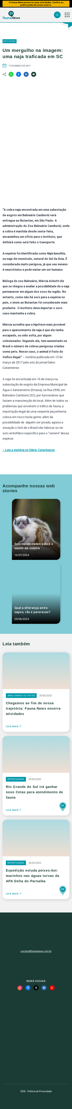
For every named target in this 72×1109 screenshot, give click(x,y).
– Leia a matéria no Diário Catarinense (29, 450)
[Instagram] (19, 987)
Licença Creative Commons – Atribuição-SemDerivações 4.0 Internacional (36, 1069)
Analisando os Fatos (21, 695)
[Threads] (36, 987)
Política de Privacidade (39, 1091)
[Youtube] (52, 987)
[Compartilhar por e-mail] (33, 74)
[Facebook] (18, 74)
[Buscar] (57, 15)
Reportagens (16, 779)
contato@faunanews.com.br (36, 951)
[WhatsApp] (11, 74)
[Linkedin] (26, 74)
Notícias (9, 41)
